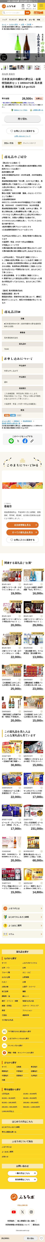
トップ (4, 20)
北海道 (18, 1067)
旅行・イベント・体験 (10, 1001)
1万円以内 (5, 1094)
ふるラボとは (7, 1147)
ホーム (4, 24)
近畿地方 (34, 1071)
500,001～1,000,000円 (31, 1107)
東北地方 (34, 1067)
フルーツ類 (6, 972)
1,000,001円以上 (8, 1111)
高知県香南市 (27, 421)
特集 (38, 20)
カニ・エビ (26, 972)
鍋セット (25, 996)
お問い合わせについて (22, 136)
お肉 (24, 968)
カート (34, 8)
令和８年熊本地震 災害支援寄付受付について (22, 1)
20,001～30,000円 (8, 1098)
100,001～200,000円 (30, 1102)
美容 (3, 1010)
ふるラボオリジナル (29, 963)
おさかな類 (6, 977)
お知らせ (5, 1156)
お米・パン (6, 968)
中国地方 (5, 1075)
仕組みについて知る (20, 110)
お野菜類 (25, 977)
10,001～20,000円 (30, 1094)
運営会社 (36, 1225)
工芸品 (4, 1015)
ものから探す (13, 24)
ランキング (13, 20)
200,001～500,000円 (9, 1107)
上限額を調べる (38, 110)
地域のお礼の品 (28, 1001)
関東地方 (5, 1071)
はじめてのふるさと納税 (11, 1127)
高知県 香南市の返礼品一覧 (11, 423)
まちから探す (6, 421)
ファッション (27, 1010)
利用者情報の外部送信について (18, 1225)
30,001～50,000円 (30, 1098)
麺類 (24, 991)
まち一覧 (32, 20)
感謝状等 (25, 1015)
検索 (27, 13)
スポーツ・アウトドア (30, 1006)
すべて (4, 963)
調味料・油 (6, 996)
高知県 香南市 (8, 74)
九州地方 (34, 1075)
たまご (4, 982)
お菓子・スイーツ (28, 987)
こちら (33, 104)
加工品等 (5, 991)
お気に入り (29, 8)
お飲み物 (5, 987)
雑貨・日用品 (7, 1006)
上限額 (23, 8)
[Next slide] (43, 19)
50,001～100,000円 (9, 1102)
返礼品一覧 (22, 20)
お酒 (22, 24)
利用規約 (11, 1221)
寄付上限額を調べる (9, 1132)
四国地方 (17, 421)
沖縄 (3, 1080)
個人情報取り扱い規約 (26, 1221)
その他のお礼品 (7, 1020)
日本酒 (29, 24)
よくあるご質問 (7, 1152)
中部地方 (19, 1071)
